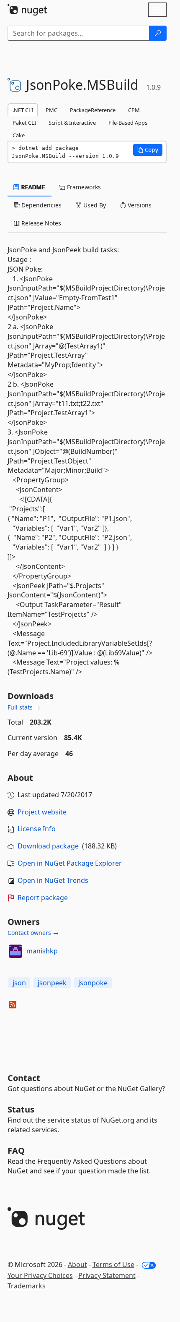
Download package (48, 846)
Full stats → (24, 707)
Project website (42, 812)
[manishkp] (15, 951)
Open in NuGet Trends (53, 880)
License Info (37, 828)
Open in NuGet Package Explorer (70, 863)
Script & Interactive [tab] (72, 122)
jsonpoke (93, 982)
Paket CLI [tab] (24, 122)
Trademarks (27, 1286)
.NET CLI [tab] (23, 110)
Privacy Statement (107, 1275)
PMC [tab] (51, 110)
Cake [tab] (19, 135)
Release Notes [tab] (40, 223)
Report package (43, 897)
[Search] (158, 33)
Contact (24, 1078)
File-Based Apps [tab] (127, 122)
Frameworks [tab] (83, 187)
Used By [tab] (94, 205)
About (77, 1264)
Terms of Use (113, 1264)
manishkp (42, 951)
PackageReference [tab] (93, 110)
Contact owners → (33, 933)
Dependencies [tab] (41, 205)
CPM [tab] (134, 110)
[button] (147, 150)
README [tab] (32, 187)
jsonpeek (52, 982)
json (19, 982)
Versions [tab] (139, 205)
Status (21, 1109)
